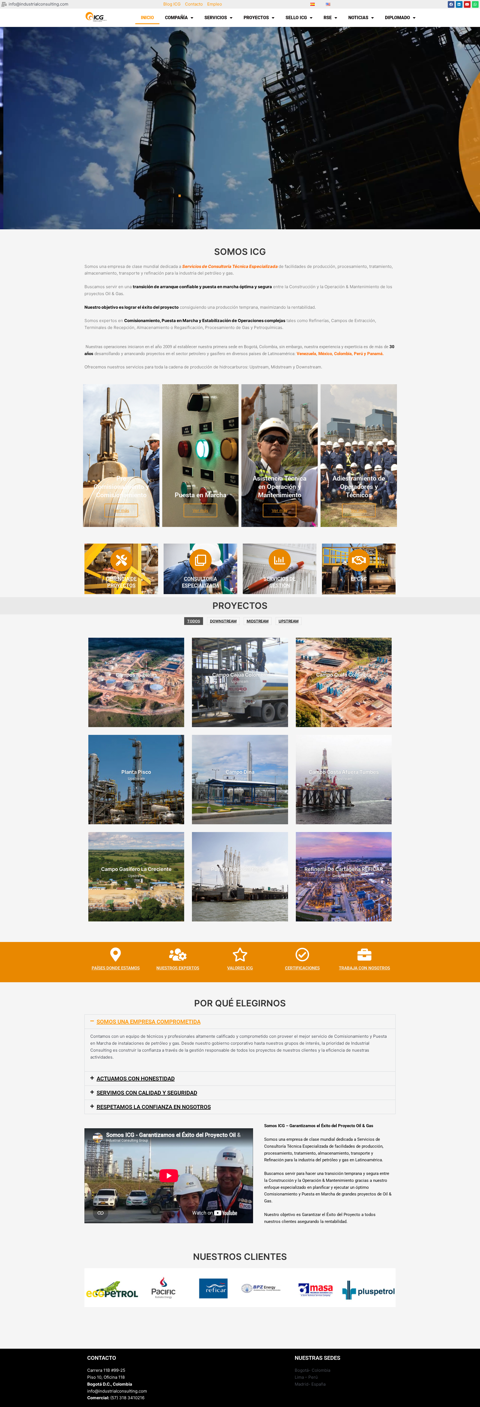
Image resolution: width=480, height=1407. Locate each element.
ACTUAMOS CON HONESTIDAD (136, 1078)
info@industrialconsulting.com (117, 1391)
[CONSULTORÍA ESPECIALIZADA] (200, 560)
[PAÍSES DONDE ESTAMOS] (115, 954)
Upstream (289, 621)
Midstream (258, 621)
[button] (240, 1022)
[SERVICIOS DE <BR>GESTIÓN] (280, 560)
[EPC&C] (359, 560)
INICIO (147, 17)
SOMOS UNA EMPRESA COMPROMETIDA (149, 1021)
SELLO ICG (296, 17)
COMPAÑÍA (176, 17)
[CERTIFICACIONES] (302, 954)
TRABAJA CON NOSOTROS (364, 968)
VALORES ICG (240, 968)
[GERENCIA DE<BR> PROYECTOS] (121, 560)
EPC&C (359, 579)
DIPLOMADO (397, 17)
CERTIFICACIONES (302, 968)
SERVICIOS (215, 17)
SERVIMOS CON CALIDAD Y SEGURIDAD (147, 1092)
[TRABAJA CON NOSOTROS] (364, 954)
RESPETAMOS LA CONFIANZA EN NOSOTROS (154, 1107)
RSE (328, 17)
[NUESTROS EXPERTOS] (178, 954)
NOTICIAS (358, 17)
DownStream (223, 621)
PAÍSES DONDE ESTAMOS (116, 968)
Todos (193, 621)
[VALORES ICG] (240, 954)
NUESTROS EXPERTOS (177, 968)
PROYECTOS (256, 17)
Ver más (121, 510)
